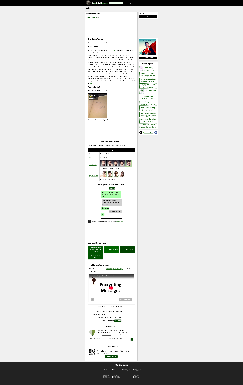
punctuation (136, 379)
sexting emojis (105, 370)
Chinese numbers (116, 377)
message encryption (106, 377)
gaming (114, 371)
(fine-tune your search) (148, 74)
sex (133, 3)
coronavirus (115, 379)
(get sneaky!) (148, 91)
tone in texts (105, 371)
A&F (148, 17)
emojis (136, 3)
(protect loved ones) (148, 80)
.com (100, 3)
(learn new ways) (148, 86)
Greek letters (136, 375)
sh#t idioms (115, 381)
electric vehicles (116, 375)
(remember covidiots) (148, 126)
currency (136, 373)
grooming (115, 373)
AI (113, 374)
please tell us (106, 335)
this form (118, 321)
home (88, 17)
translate (112, 188)
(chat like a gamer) (148, 97)
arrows (135, 371)
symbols (149, 3)
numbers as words (106, 374)
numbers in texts (106, 375)
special (135, 381)
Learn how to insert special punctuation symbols (95, 249)
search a (95, 17)
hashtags (104, 373)
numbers (144, 3)
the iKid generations (127, 373)
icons (140, 3)
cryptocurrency (116, 376)
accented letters (137, 370)
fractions (136, 374)
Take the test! (148, 58)
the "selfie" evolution (127, 371)
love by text (105, 369)
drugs (129, 3)
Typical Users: (93, 176)
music (135, 378)
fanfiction (112, 51)
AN (91, 83)
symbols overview (137, 369)
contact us (120, 384)
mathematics (136, 377)
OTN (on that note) (127, 249)
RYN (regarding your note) (95, 256)
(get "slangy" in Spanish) (148, 114)
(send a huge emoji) (148, 69)
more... (154, 3)
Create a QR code (111, 356)
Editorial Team (119, 221)
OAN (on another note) (111, 249)
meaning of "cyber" (126, 369)
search (124, 384)
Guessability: (93, 165)
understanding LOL (127, 370)
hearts (135, 376)
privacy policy (129, 384)
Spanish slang (105, 376)
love (126, 3)
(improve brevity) (148, 109)
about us (116, 384)
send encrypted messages (114, 269)
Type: (90, 157)
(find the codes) (148, 120)
